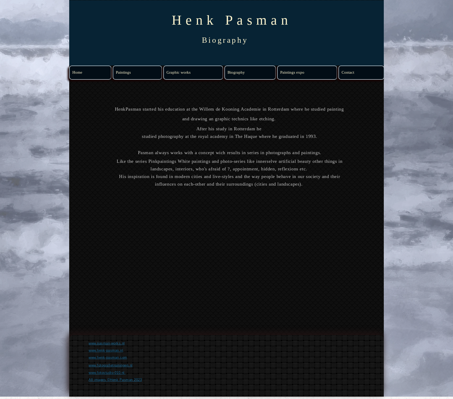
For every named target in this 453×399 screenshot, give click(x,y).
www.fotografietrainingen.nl (111, 365)
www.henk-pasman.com (108, 357)
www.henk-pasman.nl (106, 350)
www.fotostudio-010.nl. (107, 373)
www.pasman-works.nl (107, 343)
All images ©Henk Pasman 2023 (115, 380)
